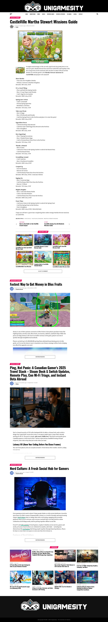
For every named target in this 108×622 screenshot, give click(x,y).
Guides (43, 14)
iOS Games (69, 14)
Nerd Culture (21, 517)
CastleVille (28, 218)
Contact (81, 14)
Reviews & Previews (60, 14)
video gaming (25, 525)
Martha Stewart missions (51, 218)
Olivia (17, 384)
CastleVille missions (37, 218)
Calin (17, 27)
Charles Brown (19, 289)
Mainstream (32, 14)
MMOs (38, 14)
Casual (75, 14)
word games (26, 529)
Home (26, 14)
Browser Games (50, 14)
